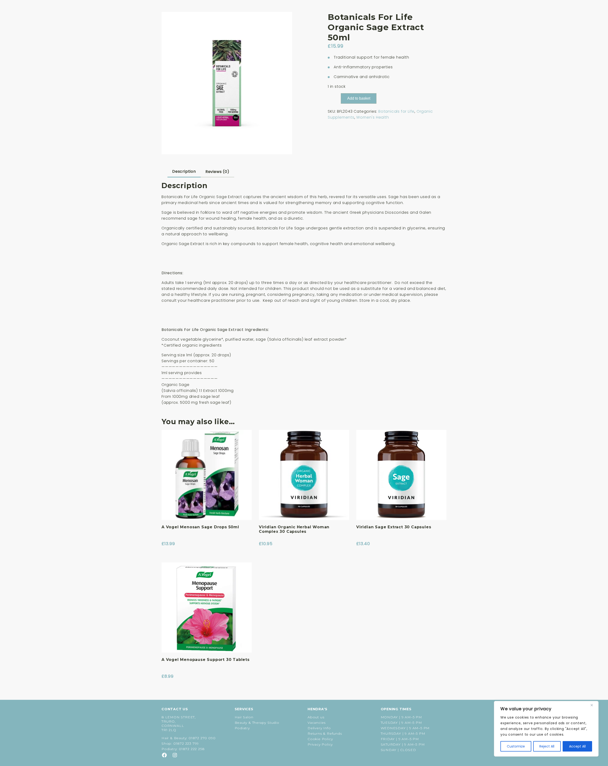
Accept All (577, 746)
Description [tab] (184, 171)
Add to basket (358, 98)
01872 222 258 (191, 749)
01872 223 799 (186, 743)
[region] (546, 729)
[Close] (593, 705)
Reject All (546, 746)
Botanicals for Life (396, 111)
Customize (516, 746)
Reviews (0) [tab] (217, 171)
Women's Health (372, 117)
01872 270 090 (202, 738)
